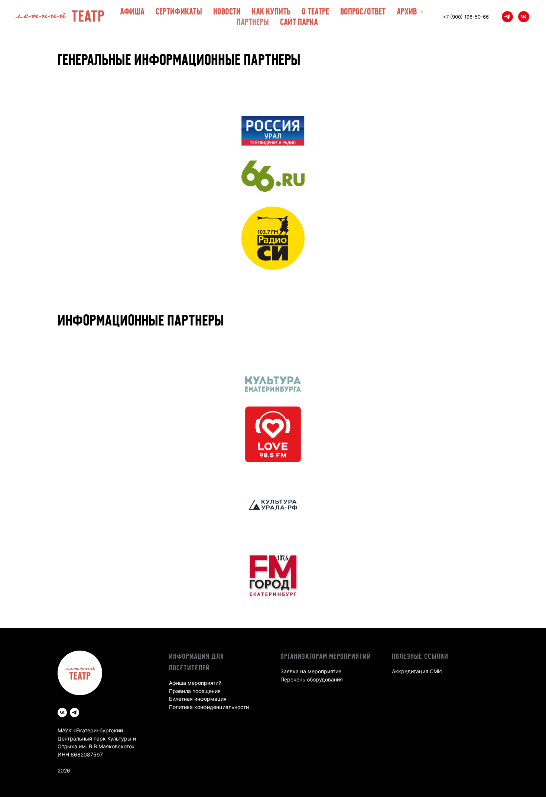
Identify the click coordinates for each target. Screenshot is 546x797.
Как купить (271, 11)
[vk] (523, 16)
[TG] (74, 712)
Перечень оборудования (311, 679)
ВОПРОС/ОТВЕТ (363, 11)
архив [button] (408, 11)
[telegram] (507, 16)
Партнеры (253, 22)
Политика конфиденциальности (209, 707)
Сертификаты (179, 11)
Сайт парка (299, 22)
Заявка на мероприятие (310, 671)
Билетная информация (198, 699)
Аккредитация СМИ (417, 671)
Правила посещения (195, 691)
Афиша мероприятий (195, 683)
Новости (227, 11)
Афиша (132, 11)
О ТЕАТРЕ (315, 11)
